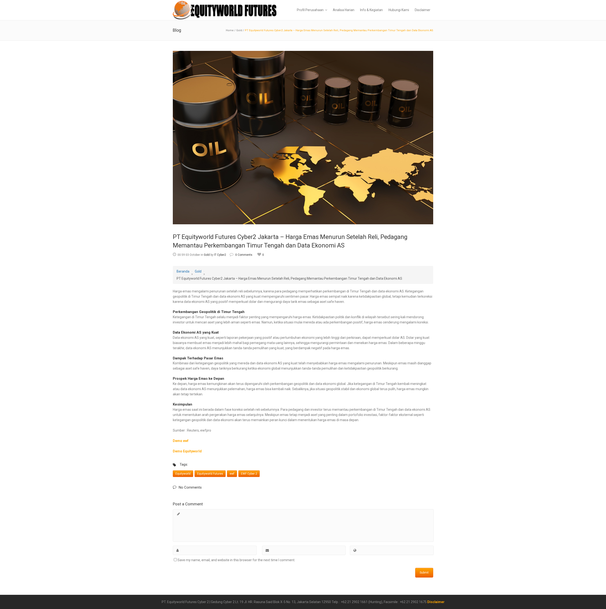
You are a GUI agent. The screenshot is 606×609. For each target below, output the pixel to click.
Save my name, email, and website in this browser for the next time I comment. (236, 560)
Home (230, 30)
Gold (239, 30)
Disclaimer (436, 602)
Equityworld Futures (210, 473)
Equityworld (183, 473)
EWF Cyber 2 (249, 473)
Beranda (183, 271)
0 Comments (243, 254)
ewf (232, 473)
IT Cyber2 (220, 254)
